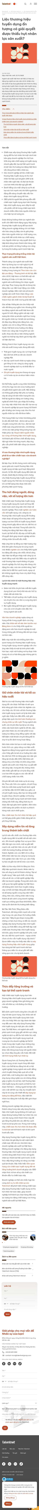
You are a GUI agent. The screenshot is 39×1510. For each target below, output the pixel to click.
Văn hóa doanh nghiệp (11, 617)
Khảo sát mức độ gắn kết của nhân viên (16, 1264)
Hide (8, 109)
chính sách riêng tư (12, 1422)
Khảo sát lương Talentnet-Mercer (14, 1276)
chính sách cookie (27, 1493)
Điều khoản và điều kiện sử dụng (12, 1471)
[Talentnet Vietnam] (6, 4)
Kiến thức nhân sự (16, 11)
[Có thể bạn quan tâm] (37, 1508)
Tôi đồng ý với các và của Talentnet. (19, 1420)
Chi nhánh (5, 1457)
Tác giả (15, 1453)
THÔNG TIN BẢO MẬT (8, 1474)
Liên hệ (4, 1449)
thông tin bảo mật (14, 1493)
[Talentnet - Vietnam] (15, 4)
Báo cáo (12, 1449)
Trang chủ (5, 11)
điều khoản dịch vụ (24, 1419)
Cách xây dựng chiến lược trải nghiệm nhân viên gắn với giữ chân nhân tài (18, 1237)
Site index (20, 1474)
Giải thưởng (5, 1453)
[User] (31, 3)
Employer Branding (27, 1247)
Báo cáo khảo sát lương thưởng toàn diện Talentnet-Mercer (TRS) (16, 1269)
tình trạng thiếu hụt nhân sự (16, 1055)
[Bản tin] (33, 1508)
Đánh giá (23, 1453)
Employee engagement (10, 1247)
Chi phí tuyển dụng (12, 372)
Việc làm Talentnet (24, 1449)
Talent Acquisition (8, 1251)
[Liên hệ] (30, 1508)
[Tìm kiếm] (25, 3)
